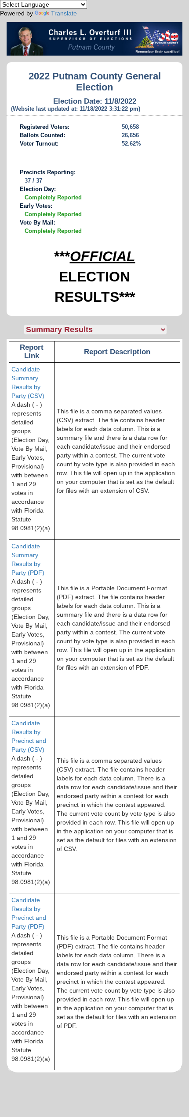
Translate (64, 13)
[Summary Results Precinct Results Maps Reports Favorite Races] (103, 329)
